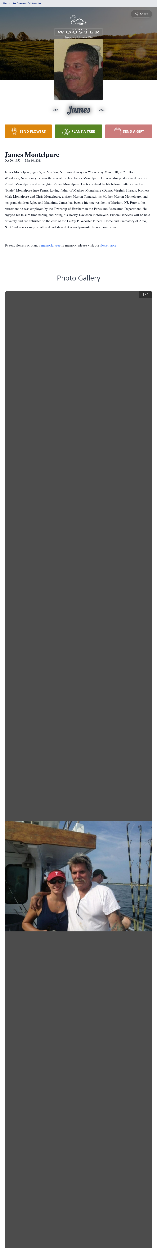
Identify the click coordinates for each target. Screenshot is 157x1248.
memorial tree (51, 245)
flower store (108, 245)
